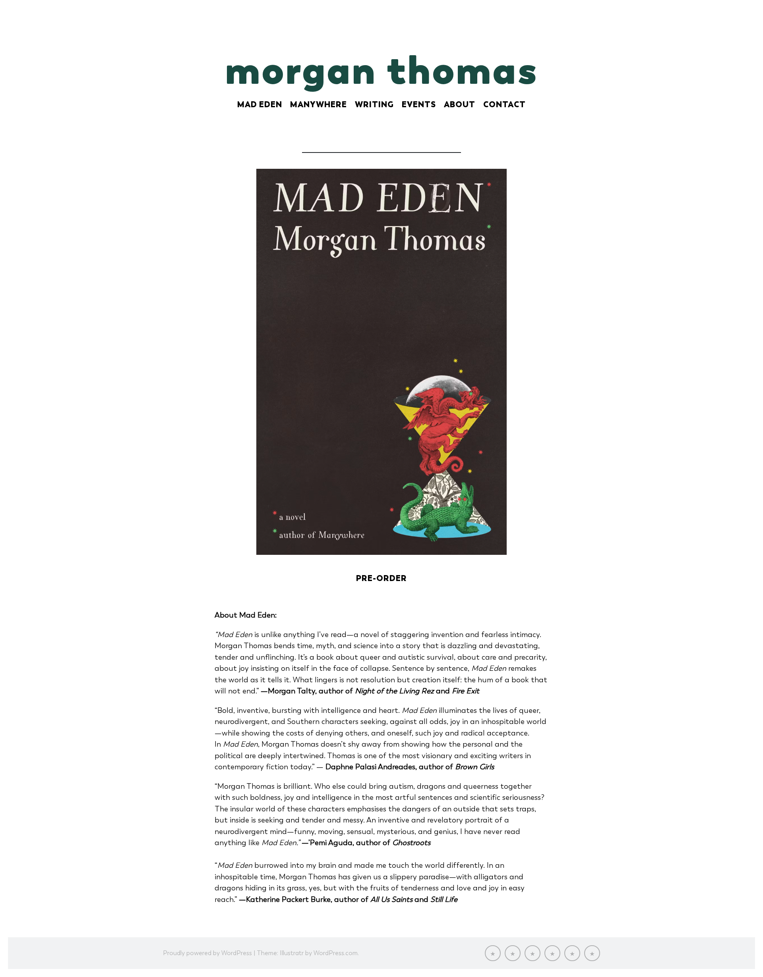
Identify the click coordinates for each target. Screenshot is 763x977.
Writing (374, 104)
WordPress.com (336, 953)
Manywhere (318, 104)
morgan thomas (381, 69)
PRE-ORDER (381, 578)
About (459, 104)
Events (419, 104)
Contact (504, 104)
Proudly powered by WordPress (207, 953)
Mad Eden (259, 104)
